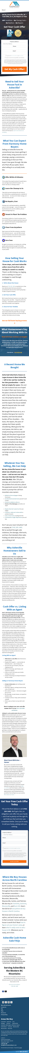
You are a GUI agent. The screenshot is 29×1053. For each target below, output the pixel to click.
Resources (3, 1012)
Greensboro (4, 1027)
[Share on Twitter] (6, 991)
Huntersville (16, 1027)
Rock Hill (17, 906)
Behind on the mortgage (11, 495)
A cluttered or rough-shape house (13, 517)
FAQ (2, 1009)
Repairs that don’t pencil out (12, 509)
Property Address (14, 41)
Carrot (20, 1047)
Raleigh (3, 1023)
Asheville (3, 1025)
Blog (2, 1011)
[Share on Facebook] (3, 991)
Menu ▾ (3, 10)
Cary (13, 1021)
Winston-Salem (16, 1025)
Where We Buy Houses (6, 1005)
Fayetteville (15, 1023)
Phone (14, 46)
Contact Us (3, 1007)
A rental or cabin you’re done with (13, 512)
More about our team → (10, 794)
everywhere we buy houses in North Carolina (13, 909)
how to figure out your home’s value (13, 923)
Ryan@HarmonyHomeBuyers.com (8, 1045)
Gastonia (23, 903)
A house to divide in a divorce (12, 502)
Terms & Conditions (14, 55)
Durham (8, 1023)
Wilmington (9, 1025)
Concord (10, 1027)
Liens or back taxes (10, 516)
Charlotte (16, 903)
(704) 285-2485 (11, 286)
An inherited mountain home (12, 499)
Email (14, 51)
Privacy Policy (21, 55)
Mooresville (6, 906)
